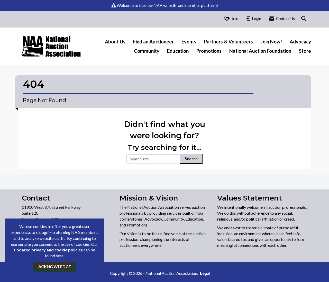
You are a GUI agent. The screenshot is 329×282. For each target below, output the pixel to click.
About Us (115, 41)
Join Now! (271, 41)
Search (191, 158)
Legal (205, 273)
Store (305, 51)
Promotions (209, 51)
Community (146, 51)
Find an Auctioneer (153, 41)
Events (188, 41)
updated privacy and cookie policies (48, 249)
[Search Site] (304, 19)
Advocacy (300, 41)
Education (178, 51)
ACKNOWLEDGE (54, 266)
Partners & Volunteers (228, 41)
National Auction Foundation (260, 51)
